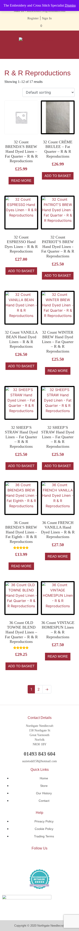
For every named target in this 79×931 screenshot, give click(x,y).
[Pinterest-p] (52, 859)
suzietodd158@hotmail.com (39, 761)
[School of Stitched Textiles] (39, 879)
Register (33, 18)
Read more (21, 180)
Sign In (47, 18)
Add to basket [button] (58, 176)
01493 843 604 (39, 754)
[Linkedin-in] (39, 859)
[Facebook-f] (26, 859)
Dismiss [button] (70, 5)
